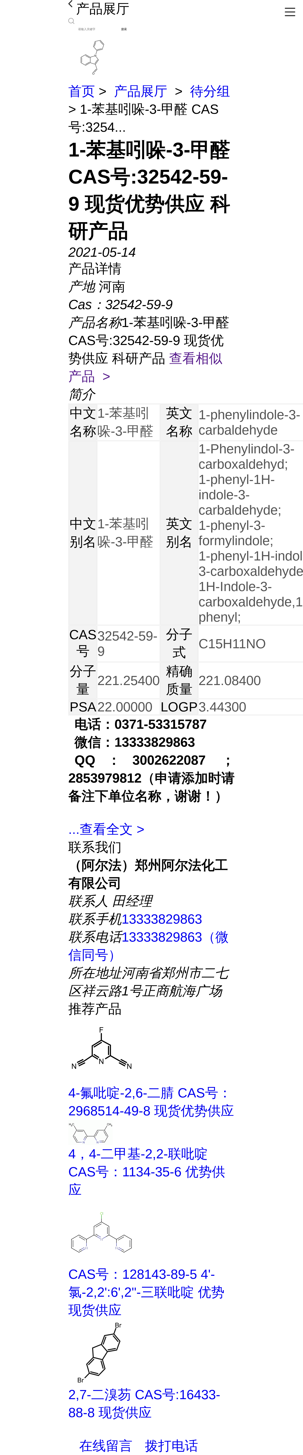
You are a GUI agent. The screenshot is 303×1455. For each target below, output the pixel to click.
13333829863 (162, 919)
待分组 (210, 91)
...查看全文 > (106, 829)
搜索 (124, 29)
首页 (81, 91)
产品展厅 (140, 91)
